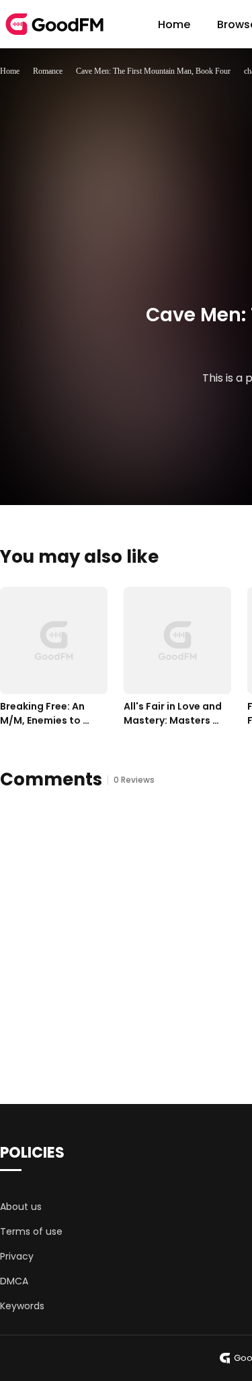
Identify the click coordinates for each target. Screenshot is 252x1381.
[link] (9, 71)
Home (174, 24)
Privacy (17, 1256)
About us (21, 1206)
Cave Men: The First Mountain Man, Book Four (153, 71)
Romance (47, 71)
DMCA (14, 1281)
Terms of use (31, 1231)
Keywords (22, 1306)
